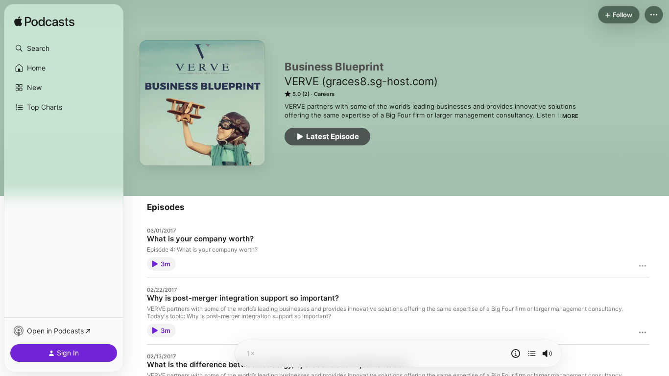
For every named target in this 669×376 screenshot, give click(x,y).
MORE (570, 116)
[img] (44, 22)
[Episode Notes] (516, 353)
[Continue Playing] (532, 353)
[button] (64, 48)
